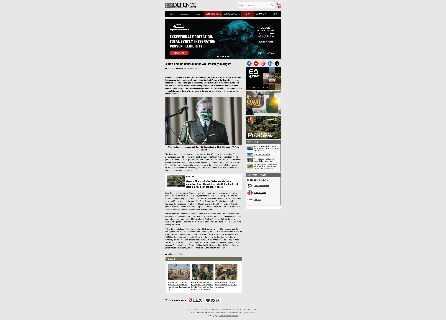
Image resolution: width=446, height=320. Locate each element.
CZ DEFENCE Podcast (213, 14)
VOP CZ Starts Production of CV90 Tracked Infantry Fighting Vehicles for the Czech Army (266, 148)
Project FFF (248, 14)
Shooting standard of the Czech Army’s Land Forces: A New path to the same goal (226, 285)
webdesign (235, 316)
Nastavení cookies (249, 312)
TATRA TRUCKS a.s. (260, 193)
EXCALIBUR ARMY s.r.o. (261, 186)
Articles (171, 14)
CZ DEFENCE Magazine (232, 14)
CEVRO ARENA (261, 14)
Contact (274, 14)
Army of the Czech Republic (192, 68)
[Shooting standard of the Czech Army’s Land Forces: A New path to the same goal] (226, 272)
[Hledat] (272, 5)
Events (197, 14)
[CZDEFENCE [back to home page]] (180, 5)
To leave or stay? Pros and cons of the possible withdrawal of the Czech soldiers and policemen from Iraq (179, 286)
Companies (185, 14)
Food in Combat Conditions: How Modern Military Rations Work (264, 160)
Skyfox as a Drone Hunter (262, 155)
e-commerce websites (225, 316)
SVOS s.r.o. (257, 200)
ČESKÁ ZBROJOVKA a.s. (262, 180)
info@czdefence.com (235, 312)
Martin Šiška (178, 254)
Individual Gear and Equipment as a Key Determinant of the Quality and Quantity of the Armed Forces (265, 166)
